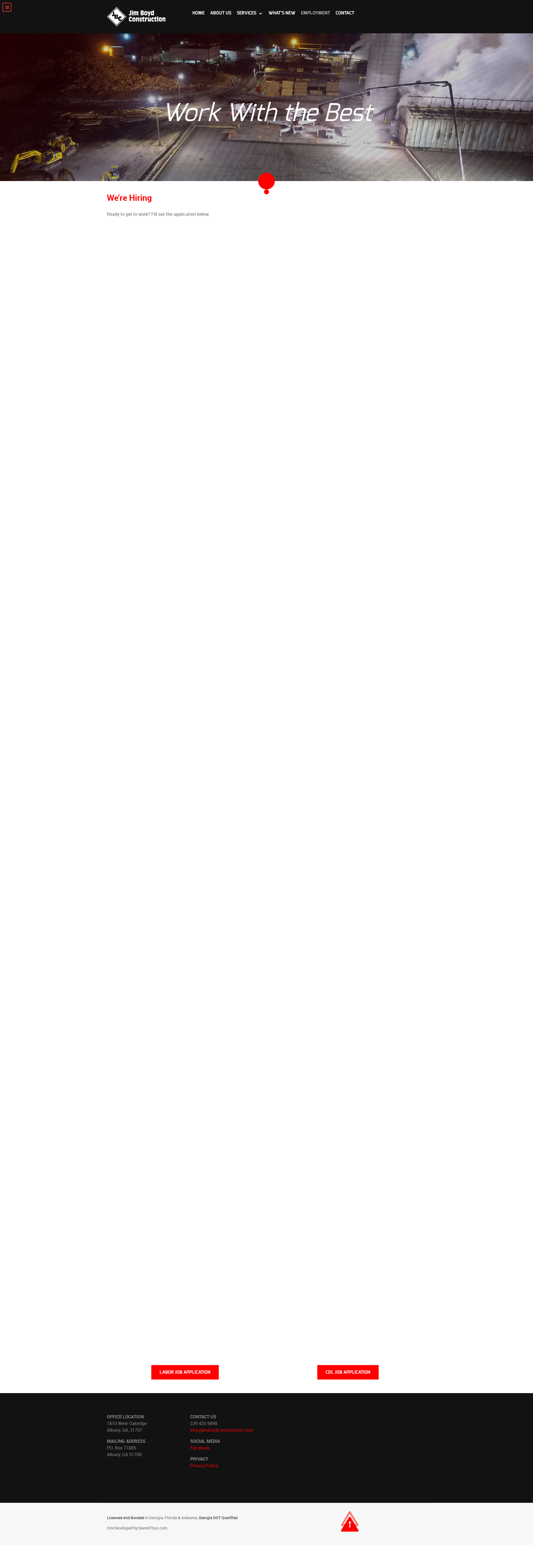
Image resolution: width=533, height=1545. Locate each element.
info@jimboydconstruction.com (221, 1430)
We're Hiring (129, 197)
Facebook (200, 1448)
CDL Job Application (348, 1372)
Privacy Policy (204, 1466)
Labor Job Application (185, 1372)
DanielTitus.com (153, 1528)
